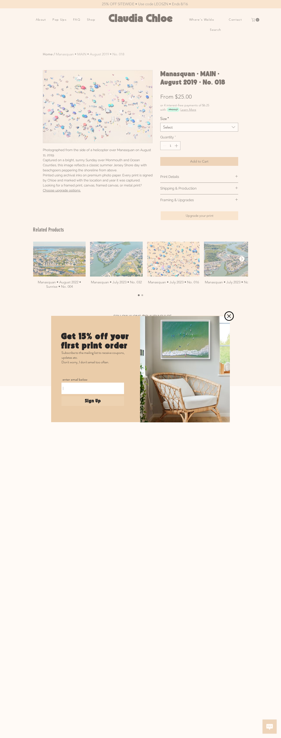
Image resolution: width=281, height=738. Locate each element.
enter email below (75, 379)
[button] (229, 316)
